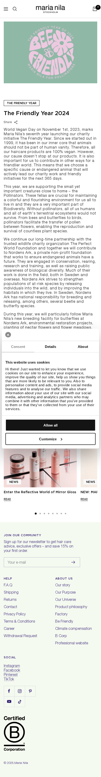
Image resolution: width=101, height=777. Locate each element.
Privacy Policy (15, 614)
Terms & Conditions (19, 622)
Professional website (71, 644)
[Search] (15, 9)
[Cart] (95, 9)
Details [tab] (50, 347)
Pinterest (11, 675)
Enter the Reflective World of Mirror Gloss (40, 492)
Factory (61, 614)
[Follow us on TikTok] (19, 701)
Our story (62, 585)
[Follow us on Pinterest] (30, 691)
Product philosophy (71, 607)
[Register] (73, 562)
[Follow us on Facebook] (9, 691)
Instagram (12, 666)
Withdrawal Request (20, 636)
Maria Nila (21, 763)
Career (9, 629)
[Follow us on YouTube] (9, 701)
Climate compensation (73, 629)
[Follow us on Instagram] (19, 691)
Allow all (50, 425)
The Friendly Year (21, 103)
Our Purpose (65, 593)
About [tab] (83, 347)
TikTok (9, 680)
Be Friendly (64, 622)
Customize (48, 439)
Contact (10, 607)
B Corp (61, 636)
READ (7, 499)
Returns (10, 600)
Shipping (11, 593)
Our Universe (65, 600)
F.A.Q (8, 585)
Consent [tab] (18, 347)
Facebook (12, 671)
